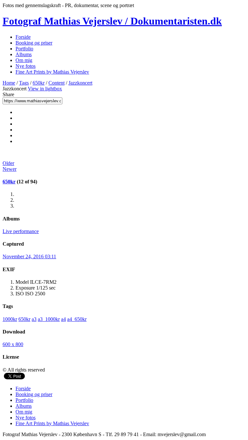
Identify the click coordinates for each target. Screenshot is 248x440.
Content (56, 83)
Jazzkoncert (80, 83)
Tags (24, 83)
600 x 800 (13, 344)
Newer (9, 169)
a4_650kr (77, 319)
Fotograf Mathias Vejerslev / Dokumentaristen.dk (112, 21)
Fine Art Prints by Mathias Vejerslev (52, 72)
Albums (24, 54)
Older (8, 163)
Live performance (21, 231)
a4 (63, 319)
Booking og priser (34, 43)
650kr (39, 83)
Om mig (24, 60)
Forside (23, 37)
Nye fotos (26, 66)
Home (9, 83)
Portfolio (24, 48)
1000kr (10, 319)
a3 (34, 319)
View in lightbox (45, 88)
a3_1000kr (49, 319)
